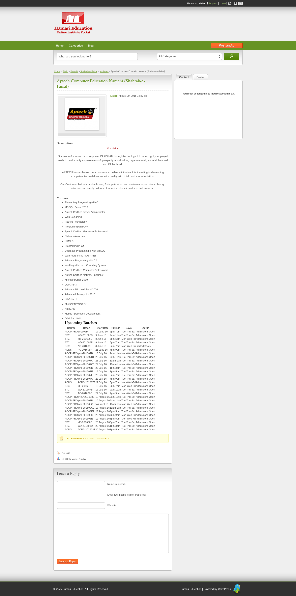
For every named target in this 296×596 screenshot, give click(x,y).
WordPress (224, 589)
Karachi (74, 71)
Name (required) (116, 484)
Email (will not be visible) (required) (126, 494)
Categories (76, 45)
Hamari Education (191, 589)
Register (213, 3)
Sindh (65, 71)
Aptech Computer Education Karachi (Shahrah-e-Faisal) (101, 83)
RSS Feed (229, 3)
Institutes (104, 71)
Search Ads (231, 56)
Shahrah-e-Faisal (88, 71)
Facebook (235, 3)
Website (111, 505)
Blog (91, 45)
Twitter (241, 3)
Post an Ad (226, 45)
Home (60, 45)
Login (222, 3)
